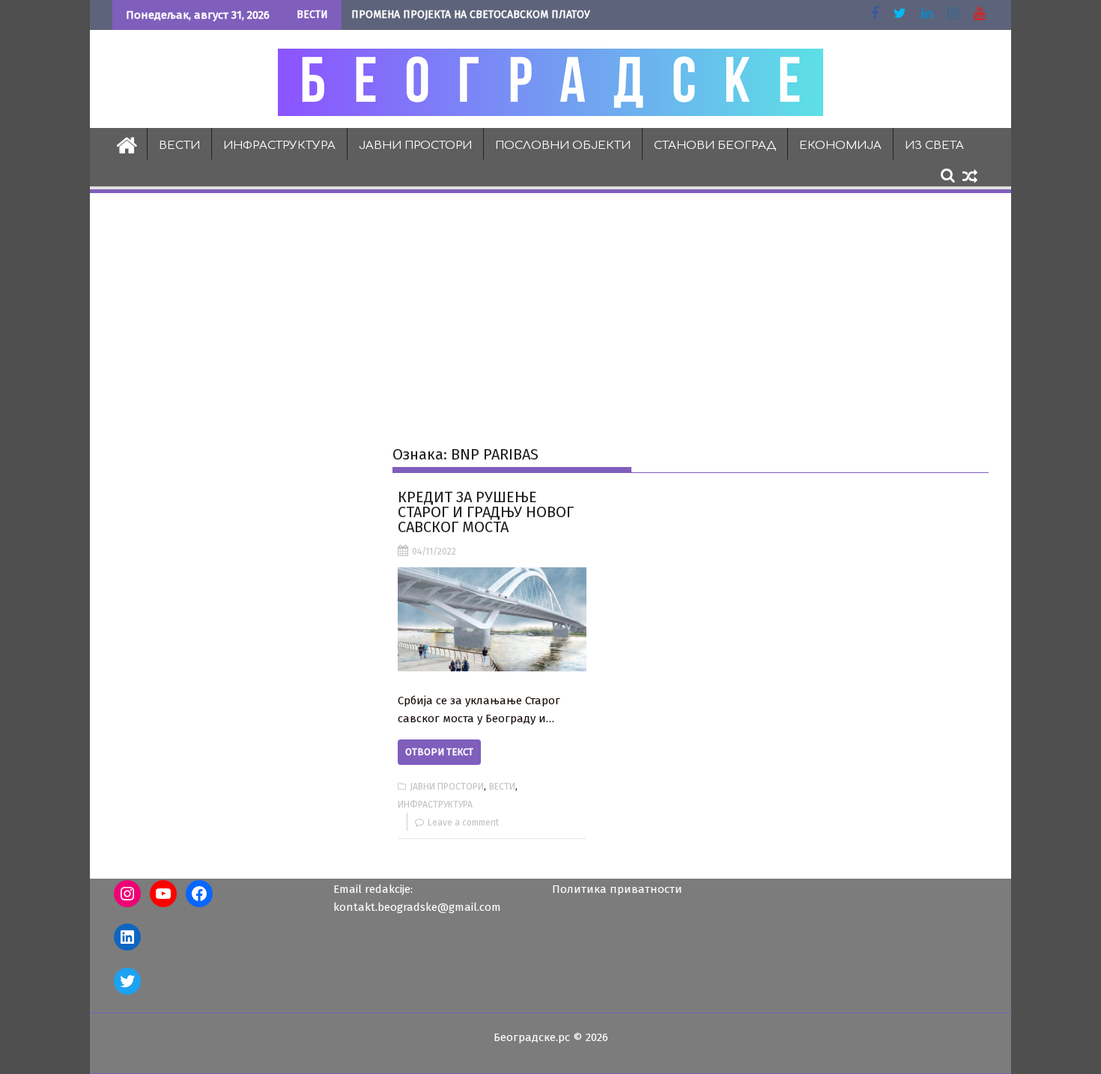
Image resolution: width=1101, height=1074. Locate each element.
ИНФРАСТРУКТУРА (279, 145)
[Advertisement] (550, 307)
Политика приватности (617, 889)
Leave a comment (463, 822)
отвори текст (439, 751)
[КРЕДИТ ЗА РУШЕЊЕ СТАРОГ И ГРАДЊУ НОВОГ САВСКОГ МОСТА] (492, 619)
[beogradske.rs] (127, 143)
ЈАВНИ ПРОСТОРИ (415, 145)
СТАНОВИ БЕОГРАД (715, 145)
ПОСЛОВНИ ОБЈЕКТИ (563, 145)
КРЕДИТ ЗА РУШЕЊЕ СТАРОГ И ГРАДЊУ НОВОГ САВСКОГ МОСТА (486, 512)
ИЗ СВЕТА (934, 145)
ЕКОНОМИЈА (840, 145)
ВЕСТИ (179, 145)
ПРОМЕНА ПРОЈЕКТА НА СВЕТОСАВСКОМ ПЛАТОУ (470, 14)
